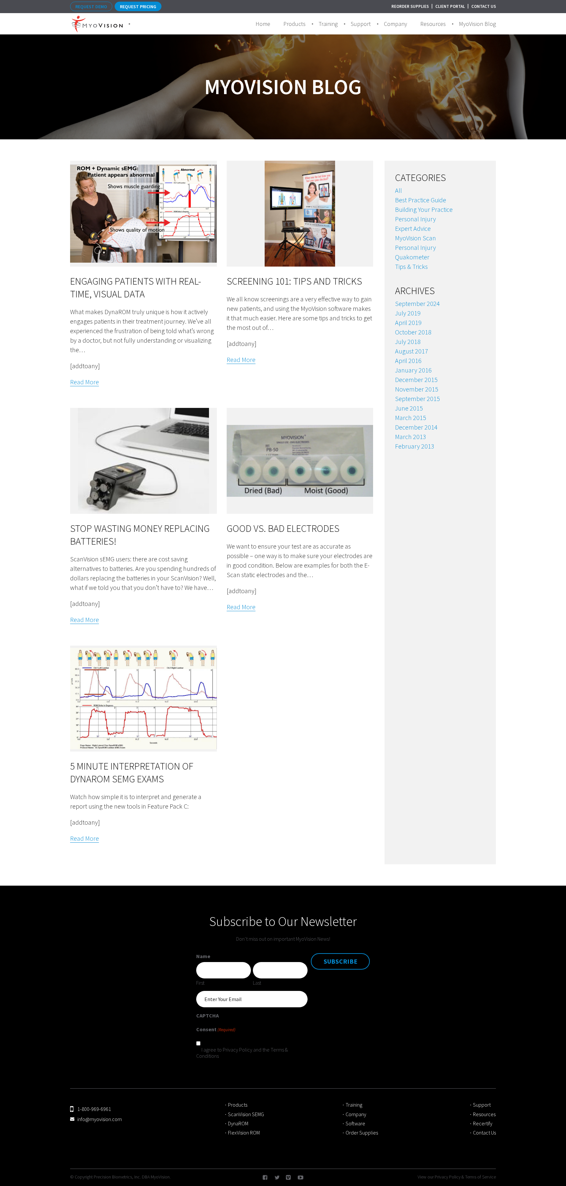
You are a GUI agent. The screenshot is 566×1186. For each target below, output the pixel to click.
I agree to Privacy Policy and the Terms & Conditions (242, 1052)
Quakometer (412, 257)
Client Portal (450, 6)
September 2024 (417, 303)
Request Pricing (138, 7)
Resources (433, 24)
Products (294, 24)
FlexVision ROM (244, 1132)
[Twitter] (277, 1178)
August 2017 (411, 351)
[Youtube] (300, 1178)
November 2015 (416, 389)
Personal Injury (415, 219)
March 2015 (410, 417)
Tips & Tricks (411, 266)
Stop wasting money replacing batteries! (140, 534)
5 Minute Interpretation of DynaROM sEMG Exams (131, 772)
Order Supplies (362, 1132)
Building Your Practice (424, 209)
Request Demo (91, 7)
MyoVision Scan (415, 238)
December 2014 (416, 427)
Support (361, 24)
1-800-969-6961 (94, 1109)
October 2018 (413, 332)
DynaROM (238, 1123)
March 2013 (410, 436)
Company (395, 24)
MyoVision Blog (477, 24)
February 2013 (414, 446)
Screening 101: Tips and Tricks (294, 281)
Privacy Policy (448, 1177)
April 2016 (408, 360)
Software (355, 1123)
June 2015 (409, 408)
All (398, 190)
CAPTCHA (207, 1015)
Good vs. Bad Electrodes (283, 528)
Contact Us (483, 6)
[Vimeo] (288, 1178)
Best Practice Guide (420, 200)
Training (328, 24)
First (200, 983)
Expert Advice (413, 228)
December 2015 (416, 379)
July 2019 (408, 313)
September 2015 (417, 398)
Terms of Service (480, 1177)
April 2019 (408, 322)
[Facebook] (265, 1178)
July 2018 (408, 341)
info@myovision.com (99, 1119)
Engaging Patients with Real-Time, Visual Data (135, 287)
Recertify (483, 1123)
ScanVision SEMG (246, 1114)
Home (262, 24)
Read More (84, 382)
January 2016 (413, 370)
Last (257, 983)
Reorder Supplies (410, 6)
